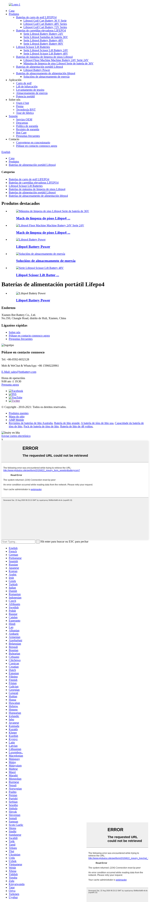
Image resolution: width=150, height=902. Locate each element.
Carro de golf (23, 83)
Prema (19, 106)
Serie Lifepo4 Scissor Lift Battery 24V (45, 50)
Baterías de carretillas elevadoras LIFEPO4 (41, 30)
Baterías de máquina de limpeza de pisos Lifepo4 (44, 56)
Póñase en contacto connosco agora (36, 145)
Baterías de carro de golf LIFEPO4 (36, 17)
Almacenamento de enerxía (32, 93)
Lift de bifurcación (27, 86)
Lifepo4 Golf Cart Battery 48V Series (45, 23)
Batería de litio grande (67, 423)
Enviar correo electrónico (16, 435)
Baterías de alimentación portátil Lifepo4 (39, 66)
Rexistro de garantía (27, 129)
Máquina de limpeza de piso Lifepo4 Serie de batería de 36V (58, 63)
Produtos (14, 14)
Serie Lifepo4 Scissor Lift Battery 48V (45, 53)
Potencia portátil (25, 96)
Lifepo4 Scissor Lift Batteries (33, 47)
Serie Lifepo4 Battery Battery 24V (43, 33)
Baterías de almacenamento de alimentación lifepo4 (45, 73)
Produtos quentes (19, 413)
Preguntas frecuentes (28, 135)
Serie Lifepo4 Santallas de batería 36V (45, 37)
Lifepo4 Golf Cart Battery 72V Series (45, 27)
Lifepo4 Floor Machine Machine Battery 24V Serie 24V (56, 60)
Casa (11, 10)
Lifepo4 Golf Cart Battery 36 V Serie (45, 20)
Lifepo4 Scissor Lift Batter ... (37, 275)
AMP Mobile (16, 419)
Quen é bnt (22, 103)
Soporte (13, 116)
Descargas (22, 122)
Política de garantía (27, 126)
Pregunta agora (10, 384)
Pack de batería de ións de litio (41, 426)
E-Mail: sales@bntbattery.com (18, 371)
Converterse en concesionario (33, 142)
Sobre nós (14, 332)
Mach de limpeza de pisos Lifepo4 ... (43, 218)
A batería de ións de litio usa (97, 423)
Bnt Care (21, 132)
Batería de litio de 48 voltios (76, 426)
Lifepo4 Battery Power (36, 70)
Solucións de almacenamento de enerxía (46, 76)
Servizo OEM (24, 119)
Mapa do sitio (17, 416)
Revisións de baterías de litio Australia (31, 423)
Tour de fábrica (25, 112)
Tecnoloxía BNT (26, 109)
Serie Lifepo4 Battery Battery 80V (43, 43)
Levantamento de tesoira (30, 89)
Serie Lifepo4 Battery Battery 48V (43, 40)
